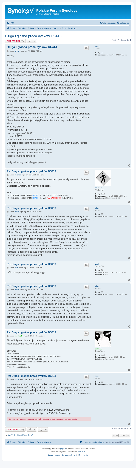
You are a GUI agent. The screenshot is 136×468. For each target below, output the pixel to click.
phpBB (63, 449)
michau (98, 188)
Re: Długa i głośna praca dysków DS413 (31, 171)
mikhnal (98, 349)
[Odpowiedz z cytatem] (86, 48)
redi (97, 264)
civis (97, 47)
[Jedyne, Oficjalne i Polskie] (21, 11)
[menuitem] (10, 23)
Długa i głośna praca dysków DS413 (33, 36)
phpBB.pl (81, 452)
